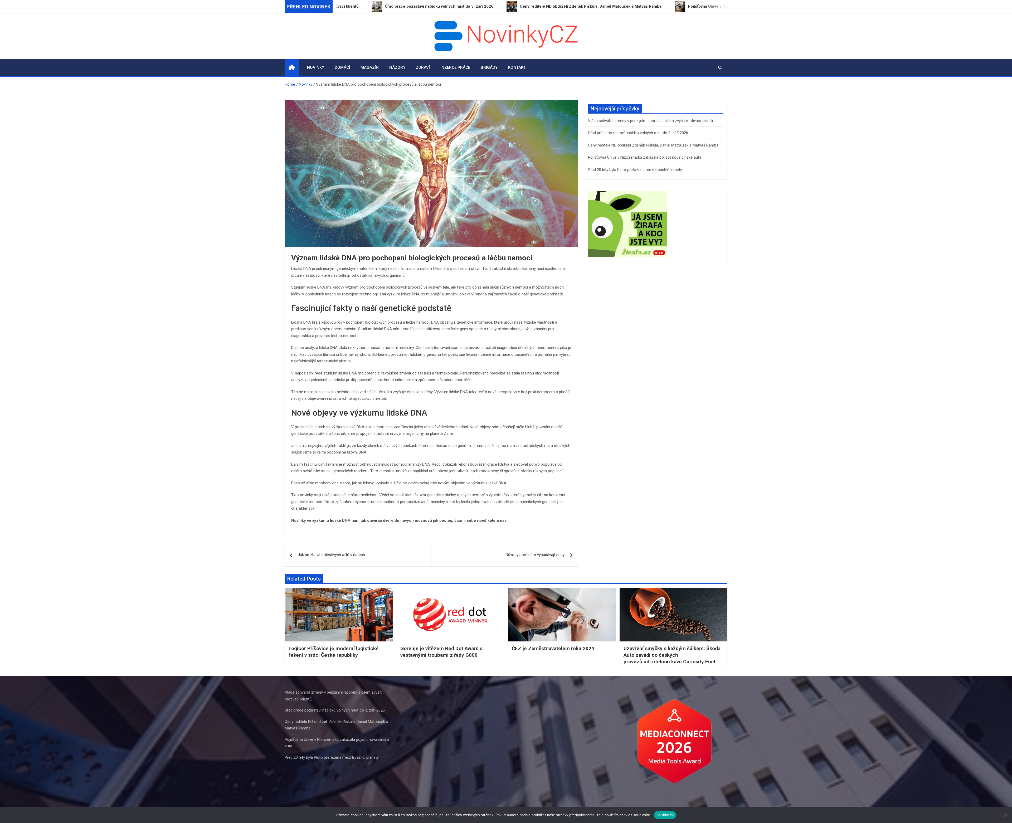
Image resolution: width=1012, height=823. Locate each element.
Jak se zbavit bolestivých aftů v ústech (331, 554)
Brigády (489, 67)
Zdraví (423, 67)
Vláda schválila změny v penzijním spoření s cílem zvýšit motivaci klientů (650, 120)
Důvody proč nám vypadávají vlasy (535, 554)
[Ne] (1005, 815)
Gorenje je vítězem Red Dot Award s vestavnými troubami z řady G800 (441, 651)
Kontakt (517, 67)
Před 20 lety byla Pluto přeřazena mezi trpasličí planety (635, 169)
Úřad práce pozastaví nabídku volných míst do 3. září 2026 (638, 132)
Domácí (342, 67)
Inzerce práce (455, 67)
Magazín (370, 67)
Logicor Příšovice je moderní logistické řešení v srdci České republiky (334, 651)
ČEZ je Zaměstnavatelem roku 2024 (553, 648)
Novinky (315, 67)
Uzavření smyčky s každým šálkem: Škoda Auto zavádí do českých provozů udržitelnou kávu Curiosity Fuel (672, 654)
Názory (397, 67)
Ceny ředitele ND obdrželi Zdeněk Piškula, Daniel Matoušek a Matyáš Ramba (653, 145)
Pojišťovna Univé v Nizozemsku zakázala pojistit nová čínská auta (644, 157)
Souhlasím (665, 815)
